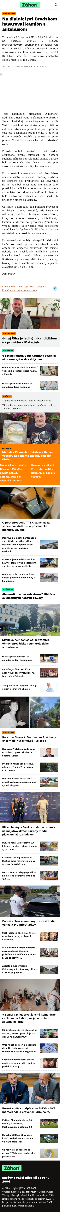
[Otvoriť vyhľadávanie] (56, 4)
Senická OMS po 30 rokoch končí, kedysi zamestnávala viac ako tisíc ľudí (17, 1138)
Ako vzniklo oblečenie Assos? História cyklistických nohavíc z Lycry (28, 596)
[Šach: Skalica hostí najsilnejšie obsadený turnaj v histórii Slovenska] (49, 936)
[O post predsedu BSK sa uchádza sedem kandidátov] (49, 658)
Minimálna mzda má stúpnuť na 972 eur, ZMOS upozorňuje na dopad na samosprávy (19, 1033)
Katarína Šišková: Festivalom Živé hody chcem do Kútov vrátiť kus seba (29, 739)
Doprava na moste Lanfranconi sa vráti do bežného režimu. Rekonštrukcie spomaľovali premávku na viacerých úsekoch (19, 544)
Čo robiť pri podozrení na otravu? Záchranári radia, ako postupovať (18, 1153)
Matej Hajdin (24, 66)
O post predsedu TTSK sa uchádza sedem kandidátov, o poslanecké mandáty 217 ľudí (26, 526)
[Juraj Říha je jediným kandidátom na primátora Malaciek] (30, 313)
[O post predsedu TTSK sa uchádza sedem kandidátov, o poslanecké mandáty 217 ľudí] (30, 503)
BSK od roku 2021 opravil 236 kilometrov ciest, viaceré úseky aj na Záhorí (19, 846)
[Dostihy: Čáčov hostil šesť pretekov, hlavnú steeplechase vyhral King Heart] (49, 782)
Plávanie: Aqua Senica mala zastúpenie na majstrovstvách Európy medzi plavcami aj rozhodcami (28, 831)
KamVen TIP (7, 448)
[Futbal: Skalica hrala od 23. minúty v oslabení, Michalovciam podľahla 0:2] (49, 1123)
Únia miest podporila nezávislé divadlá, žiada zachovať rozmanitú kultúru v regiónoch (19, 1048)
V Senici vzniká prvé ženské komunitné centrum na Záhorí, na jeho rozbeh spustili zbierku (29, 1018)
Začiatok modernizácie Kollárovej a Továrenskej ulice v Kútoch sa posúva (19, 969)
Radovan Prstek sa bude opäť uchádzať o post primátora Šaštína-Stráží (18, 752)
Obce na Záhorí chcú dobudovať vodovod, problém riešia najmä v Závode (20, 371)
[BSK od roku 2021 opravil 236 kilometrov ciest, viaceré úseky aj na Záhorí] (49, 846)
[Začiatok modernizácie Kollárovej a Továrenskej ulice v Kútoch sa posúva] (49, 969)
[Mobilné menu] (4, 4)
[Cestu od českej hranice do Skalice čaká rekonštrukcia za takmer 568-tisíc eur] (49, 861)
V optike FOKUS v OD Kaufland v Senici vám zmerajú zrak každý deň (29, 357)
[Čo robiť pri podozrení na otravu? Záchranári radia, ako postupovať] (49, 1153)
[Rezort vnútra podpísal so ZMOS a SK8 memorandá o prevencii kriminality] (30, 1088)
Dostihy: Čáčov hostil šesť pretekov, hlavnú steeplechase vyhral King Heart (19, 782)
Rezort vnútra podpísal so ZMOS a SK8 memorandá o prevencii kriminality (28, 1110)
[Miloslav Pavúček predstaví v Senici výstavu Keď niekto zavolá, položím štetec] (30, 428)
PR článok (8, 351)
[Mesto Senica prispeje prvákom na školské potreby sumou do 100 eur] (49, 875)
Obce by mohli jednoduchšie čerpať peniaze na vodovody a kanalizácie (18, 577)
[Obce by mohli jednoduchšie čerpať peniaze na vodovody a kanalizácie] (49, 577)
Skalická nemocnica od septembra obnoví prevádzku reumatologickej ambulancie (26, 643)
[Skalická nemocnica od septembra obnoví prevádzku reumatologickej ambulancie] (30, 620)
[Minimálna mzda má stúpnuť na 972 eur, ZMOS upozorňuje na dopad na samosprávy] (49, 1033)
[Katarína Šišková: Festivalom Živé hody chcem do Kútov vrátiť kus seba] (30, 712)
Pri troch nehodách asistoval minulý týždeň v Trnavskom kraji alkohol (18, 767)
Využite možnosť (19, 1191)
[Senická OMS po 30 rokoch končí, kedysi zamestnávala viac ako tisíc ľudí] (49, 1138)
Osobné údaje (46, 1191)
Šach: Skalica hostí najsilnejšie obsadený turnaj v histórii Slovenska (19, 936)
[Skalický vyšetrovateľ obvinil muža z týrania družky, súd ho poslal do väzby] (49, 1063)
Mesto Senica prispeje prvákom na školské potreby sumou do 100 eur (19, 875)
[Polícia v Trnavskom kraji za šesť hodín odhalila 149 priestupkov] (30, 901)
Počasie (7, 396)
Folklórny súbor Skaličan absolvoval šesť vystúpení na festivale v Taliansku (18, 673)
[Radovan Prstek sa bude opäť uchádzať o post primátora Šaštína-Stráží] (49, 752)
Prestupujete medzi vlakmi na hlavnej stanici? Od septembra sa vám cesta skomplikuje (19, 562)
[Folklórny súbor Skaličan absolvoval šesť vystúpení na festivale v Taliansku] (49, 672)
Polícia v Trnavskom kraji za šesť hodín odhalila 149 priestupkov (29, 922)
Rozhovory (8, 732)
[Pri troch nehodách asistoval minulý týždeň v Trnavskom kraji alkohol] (49, 767)
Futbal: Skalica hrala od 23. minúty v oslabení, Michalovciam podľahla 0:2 (17, 1123)
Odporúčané (9, 13)
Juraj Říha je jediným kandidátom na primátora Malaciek (29, 340)
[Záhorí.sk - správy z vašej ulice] (30, 5)
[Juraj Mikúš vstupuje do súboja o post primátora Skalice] (49, 687)
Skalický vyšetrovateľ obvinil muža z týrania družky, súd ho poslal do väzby (18, 1063)
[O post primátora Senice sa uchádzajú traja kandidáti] (49, 385)
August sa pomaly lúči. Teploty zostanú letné (26, 400)
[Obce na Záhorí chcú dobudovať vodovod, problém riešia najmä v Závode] (49, 371)
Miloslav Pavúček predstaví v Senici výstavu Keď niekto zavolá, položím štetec (27, 455)
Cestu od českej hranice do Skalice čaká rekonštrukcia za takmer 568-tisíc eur (18, 861)
